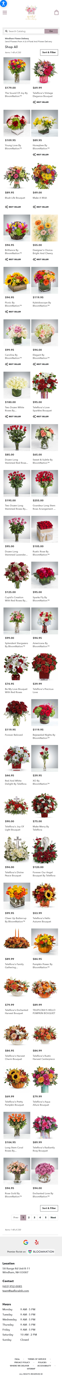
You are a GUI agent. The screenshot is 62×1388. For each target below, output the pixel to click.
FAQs (17, 1359)
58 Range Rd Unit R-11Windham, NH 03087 (16, 1270)
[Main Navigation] (5, 13)
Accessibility (44, 1365)
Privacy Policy (22, 1362)
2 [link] (29, 1217)
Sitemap (31, 1368)
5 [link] (45, 1217)
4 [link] (40, 1217)
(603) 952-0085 (12, 1286)
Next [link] (53, 1217)
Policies (42, 1362)
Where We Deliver (19, 1365)
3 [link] (34, 1217)
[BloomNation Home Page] (41, 1251)
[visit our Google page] (26, 1242)
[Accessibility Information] (3, 3)
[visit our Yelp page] (37, 1242)
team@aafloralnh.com (15, 1291)
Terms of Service (37, 1359)
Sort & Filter (49, 52)
